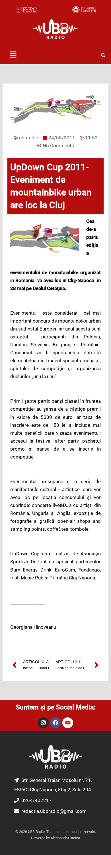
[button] (13, 55)
